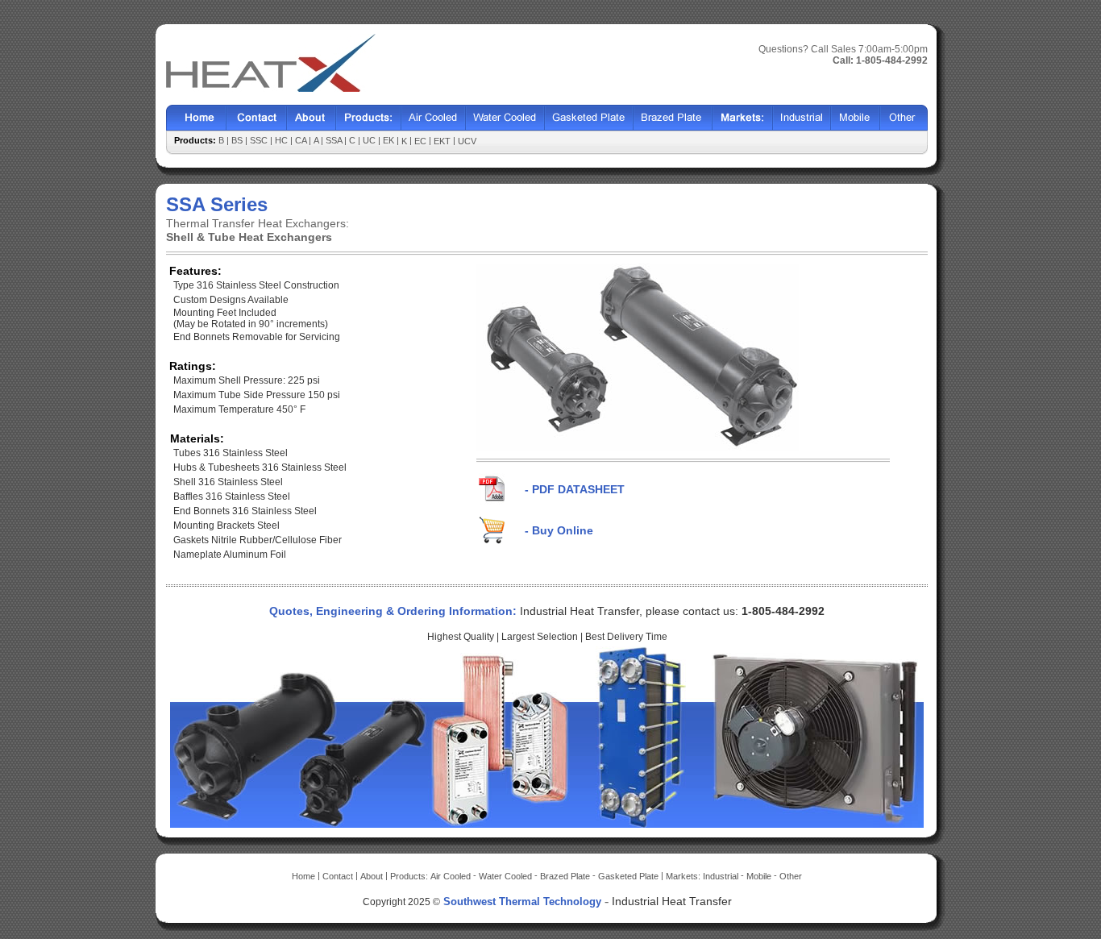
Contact (256, 118)
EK (390, 140)
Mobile (855, 118)
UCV (467, 141)
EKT (443, 141)
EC (421, 141)
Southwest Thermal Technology (522, 901)
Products (368, 118)
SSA (335, 140)
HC (282, 140)
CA (302, 140)
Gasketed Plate (589, 118)
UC (370, 140)
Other (904, 118)
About (311, 118)
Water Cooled (505, 118)
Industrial (802, 118)
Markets (743, 118)
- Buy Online (559, 530)
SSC (260, 140)
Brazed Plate (673, 118)
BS (238, 140)
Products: (410, 876)
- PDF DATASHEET (575, 489)
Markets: (684, 876)
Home (196, 118)
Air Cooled (433, 118)
